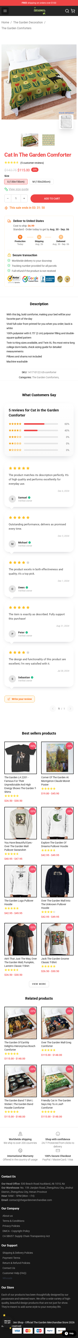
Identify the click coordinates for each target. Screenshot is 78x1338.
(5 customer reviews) (32, 162)
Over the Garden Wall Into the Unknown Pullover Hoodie (55, 904)
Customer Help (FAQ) (14, 1273)
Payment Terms (11, 1257)
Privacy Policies (11, 1225)
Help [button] (71, 1333)
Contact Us (9, 1268)
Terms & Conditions (13, 1220)
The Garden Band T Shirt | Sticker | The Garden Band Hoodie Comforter (18, 1104)
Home (5, 22)
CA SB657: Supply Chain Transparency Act (26, 1236)
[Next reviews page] (70, 708)
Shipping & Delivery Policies (18, 1252)
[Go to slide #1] (29, 140)
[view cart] (73, 11)
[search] (67, 11)
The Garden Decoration (28, 22)
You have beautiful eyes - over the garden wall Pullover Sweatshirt (18, 846)
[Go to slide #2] (48, 140)
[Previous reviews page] (53, 708)
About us (8, 1215)
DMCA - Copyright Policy (16, 1231)
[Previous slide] (7, 82)
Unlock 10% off (7, 1322)
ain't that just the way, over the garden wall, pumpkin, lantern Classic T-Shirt (20, 962)
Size (6, 175)
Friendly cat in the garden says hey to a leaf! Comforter (56, 1104)
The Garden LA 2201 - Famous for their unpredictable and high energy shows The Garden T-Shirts (20, 784)
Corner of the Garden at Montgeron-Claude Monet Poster (55, 781)
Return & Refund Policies (16, 1262)
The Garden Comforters (16, 28)
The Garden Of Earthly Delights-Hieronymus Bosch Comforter (19, 1046)
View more (39, 984)
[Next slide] (71, 82)
